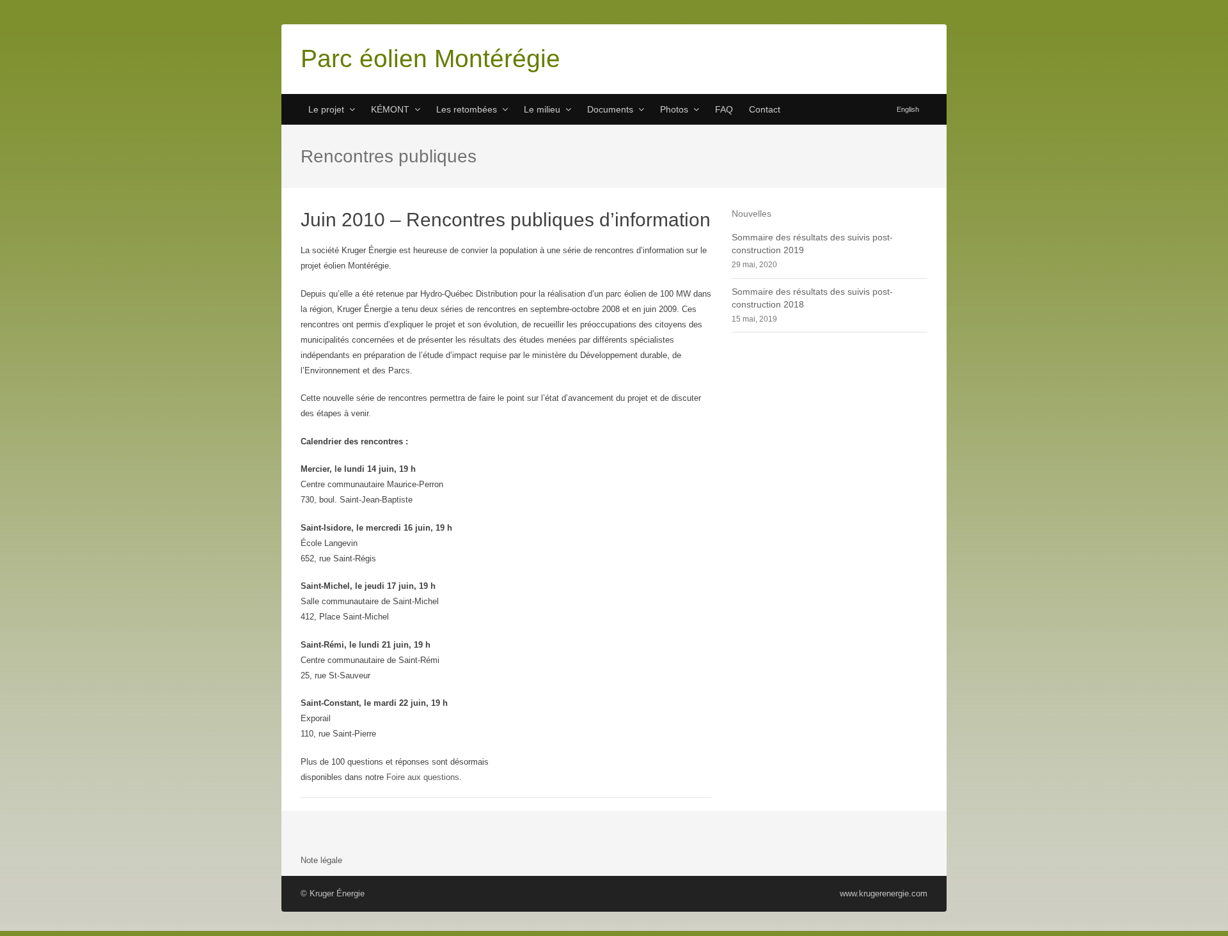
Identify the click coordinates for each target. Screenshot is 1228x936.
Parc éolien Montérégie (430, 58)
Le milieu (542, 109)
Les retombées (466, 109)
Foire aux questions (422, 777)
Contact (764, 109)
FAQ (724, 109)
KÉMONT (390, 109)
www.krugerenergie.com (883, 893)
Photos (674, 109)
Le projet (326, 109)
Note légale (321, 860)
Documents (610, 109)
